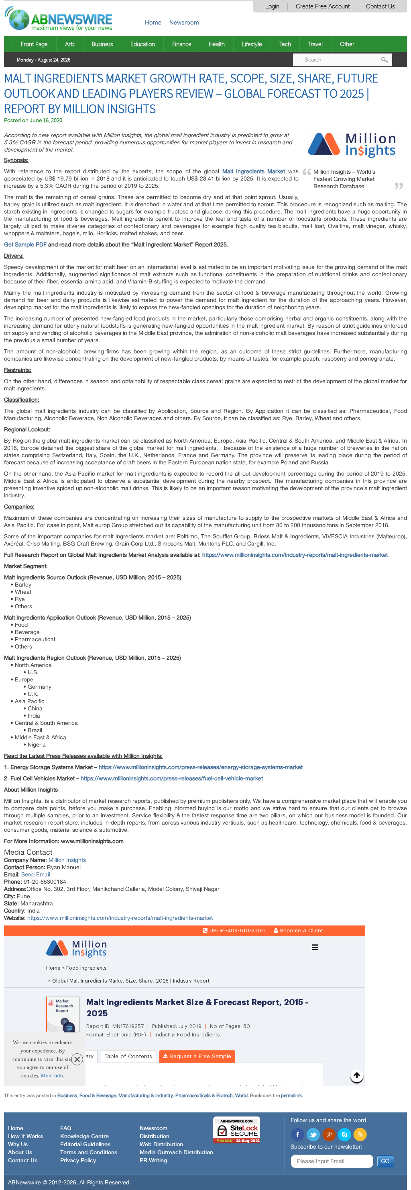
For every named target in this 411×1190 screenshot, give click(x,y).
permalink (291, 1095)
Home (153, 22)
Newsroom (184, 22)
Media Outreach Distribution (176, 1152)
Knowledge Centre (84, 1136)
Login (272, 7)
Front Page (34, 44)
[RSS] (360, 1135)
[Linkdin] (329, 1135)
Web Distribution (161, 1144)
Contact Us (380, 7)
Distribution (154, 1136)
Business (102, 44)
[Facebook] (297, 1135)
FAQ (65, 1128)
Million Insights (67, 860)
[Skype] (344, 1135)
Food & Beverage (97, 1095)
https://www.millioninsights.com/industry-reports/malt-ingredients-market (120, 918)
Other (347, 44)
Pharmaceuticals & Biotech (204, 1095)
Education (142, 44)
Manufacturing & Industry (145, 1095)
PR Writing (153, 1160)
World (241, 1095)
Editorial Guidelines (85, 1144)
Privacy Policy (78, 1160)
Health (217, 44)
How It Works (25, 1136)
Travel (315, 44)
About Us (20, 1152)
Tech (285, 44)
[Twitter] (313, 1135)
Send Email (35, 874)
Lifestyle (252, 44)
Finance (181, 44)
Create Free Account (323, 7)
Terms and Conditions (88, 1152)
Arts (70, 44)
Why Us (18, 1144)
